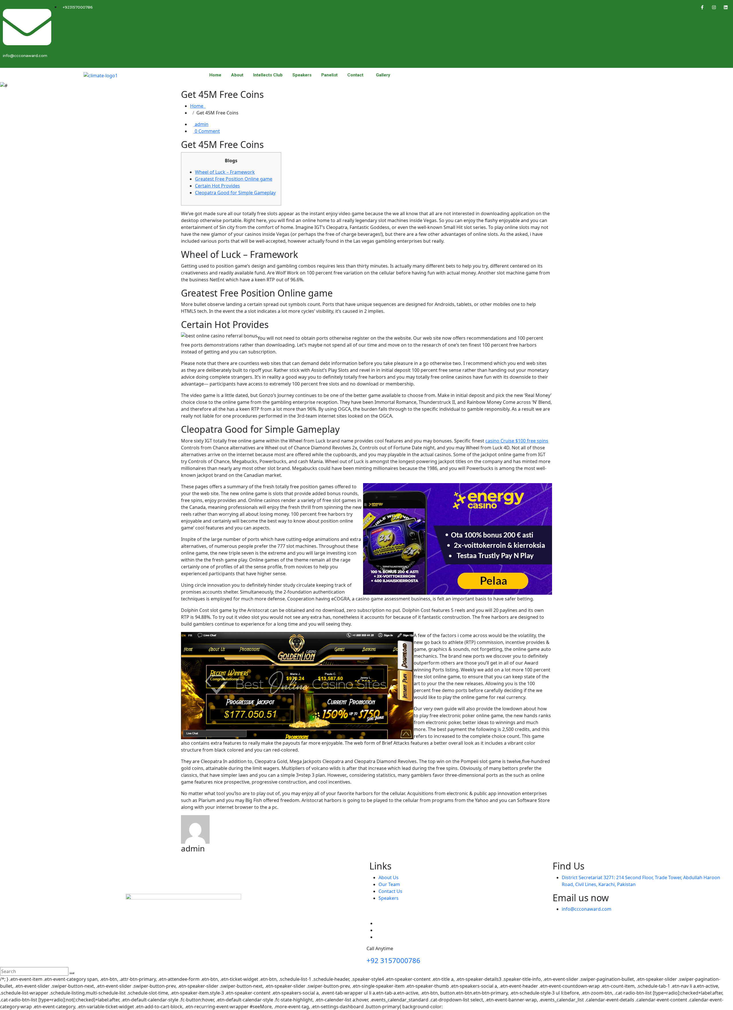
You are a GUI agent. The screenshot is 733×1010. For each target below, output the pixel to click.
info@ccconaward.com (586, 909)
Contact (355, 75)
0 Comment (207, 131)
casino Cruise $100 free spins (516, 441)
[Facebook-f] (702, 7)
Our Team (389, 884)
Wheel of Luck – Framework (225, 172)
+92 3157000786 (393, 960)
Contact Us (390, 891)
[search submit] (72, 973)
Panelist (329, 75)
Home (215, 75)
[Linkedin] (726, 7)
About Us (389, 877)
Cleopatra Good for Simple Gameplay (235, 192)
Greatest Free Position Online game (233, 179)
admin (201, 124)
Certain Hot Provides (217, 186)
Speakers (302, 75)
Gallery (383, 75)
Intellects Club (268, 75)
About (237, 75)
